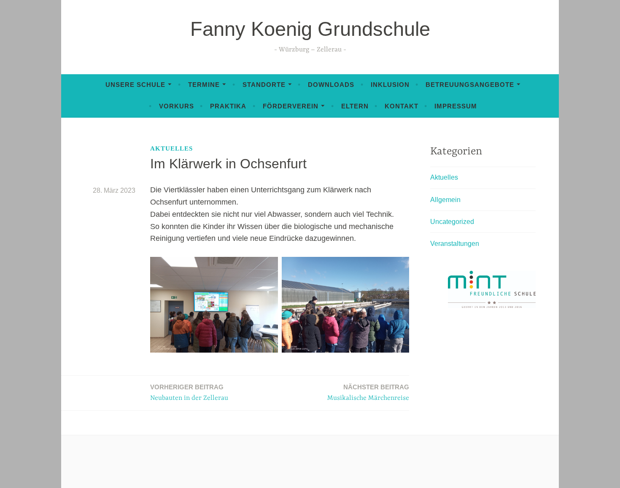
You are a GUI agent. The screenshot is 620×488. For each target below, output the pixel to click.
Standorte (264, 84)
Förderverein (290, 106)
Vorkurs (176, 106)
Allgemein (445, 199)
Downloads (331, 84)
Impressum (455, 106)
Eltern (355, 106)
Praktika (228, 106)
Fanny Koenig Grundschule (310, 29)
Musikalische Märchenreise (368, 392)
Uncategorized (452, 221)
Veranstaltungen (454, 243)
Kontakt (401, 106)
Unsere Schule (135, 84)
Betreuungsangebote (470, 84)
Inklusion (390, 84)
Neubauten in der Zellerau (189, 392)
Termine (204, 84)
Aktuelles (171, 148)
